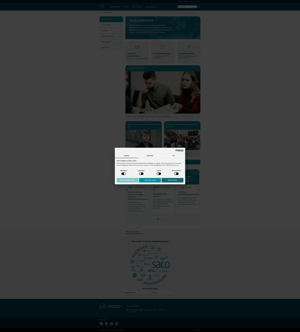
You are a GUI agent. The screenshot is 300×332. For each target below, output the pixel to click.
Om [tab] (173, 155)
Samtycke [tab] (126, 155)
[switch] (141, 173)
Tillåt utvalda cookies (150, 180)
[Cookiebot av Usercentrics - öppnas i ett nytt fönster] (176, 150)
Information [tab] (150, 155)
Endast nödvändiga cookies (127, 180)
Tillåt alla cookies (172, 180)
